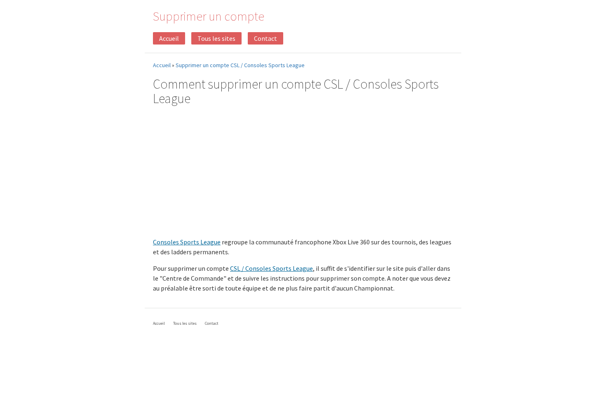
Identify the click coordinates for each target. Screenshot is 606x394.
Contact (265, 38)
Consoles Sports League (187, 242)
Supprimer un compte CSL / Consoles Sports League (240, 65)
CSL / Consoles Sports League (271, 268)
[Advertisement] (303, 172)
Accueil (169, 38)
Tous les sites (216, 38)
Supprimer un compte (208, 16)
